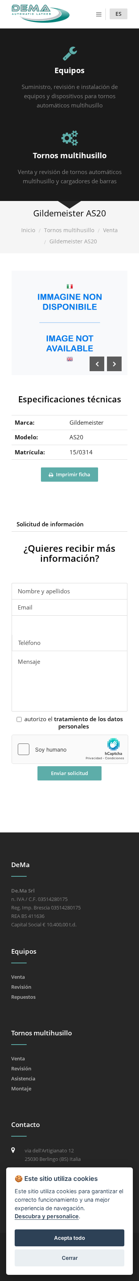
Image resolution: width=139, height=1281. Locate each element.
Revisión (21, 986)
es (118, 13)
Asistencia (23, 1078)
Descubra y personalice (47, 1216)
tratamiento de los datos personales (88, 722)
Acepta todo (69, 1238)
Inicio (28, 230)
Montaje (21, 1088)
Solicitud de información (50, 524)
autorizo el (73, 722)
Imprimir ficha (72, 474)
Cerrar (70, 1258)
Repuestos (23, 996)
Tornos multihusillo (69, 230)
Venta (110, 230)
